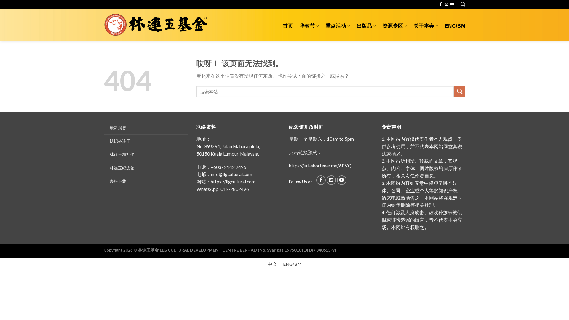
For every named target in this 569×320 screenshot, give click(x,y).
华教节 (307, 26)
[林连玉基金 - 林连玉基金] (158, 25)
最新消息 (118, 127)
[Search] (463, 4)
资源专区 (393, 26)
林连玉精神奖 (122, 154)
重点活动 (336, 26)
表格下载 (118, 181)
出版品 (364, 26)
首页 (288, 26)
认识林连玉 (120, 140)
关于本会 (424, 26)
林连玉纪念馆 (122, 167)
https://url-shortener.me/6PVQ (320, 165)
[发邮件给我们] (446, 4)
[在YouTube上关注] (452, 4)
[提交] (459, 91)
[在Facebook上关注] (441, 4)
